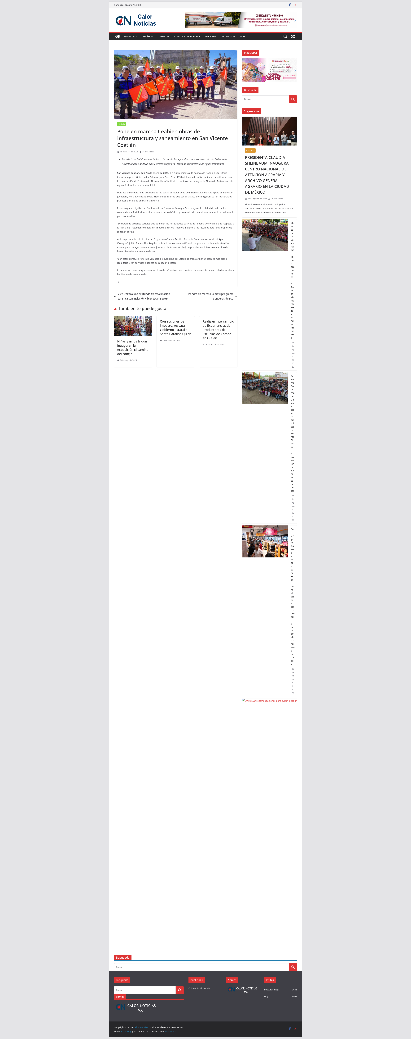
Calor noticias (148, 151)
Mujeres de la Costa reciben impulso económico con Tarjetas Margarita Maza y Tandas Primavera (292, 280)
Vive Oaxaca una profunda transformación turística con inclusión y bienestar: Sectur (144, 296)
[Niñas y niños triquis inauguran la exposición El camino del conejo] (133, 318)
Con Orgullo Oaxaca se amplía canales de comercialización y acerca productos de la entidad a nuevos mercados (292, 597)
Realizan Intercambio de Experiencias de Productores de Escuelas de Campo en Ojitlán (218, 329)
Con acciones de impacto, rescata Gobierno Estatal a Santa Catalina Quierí (175, 327)
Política (148, 36)
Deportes (163, 36)
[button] (233, 36)
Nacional (211, 36)
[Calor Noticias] (118, 36)
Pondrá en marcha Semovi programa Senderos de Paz (210, 296)
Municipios (131, 36)
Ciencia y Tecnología (187, 36)
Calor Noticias (277, 198)
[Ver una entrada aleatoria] (293, 36)
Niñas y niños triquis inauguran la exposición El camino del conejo (133, 347)
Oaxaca (121, 124)
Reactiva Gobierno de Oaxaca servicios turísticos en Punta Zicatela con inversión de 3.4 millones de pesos (292, 433)
